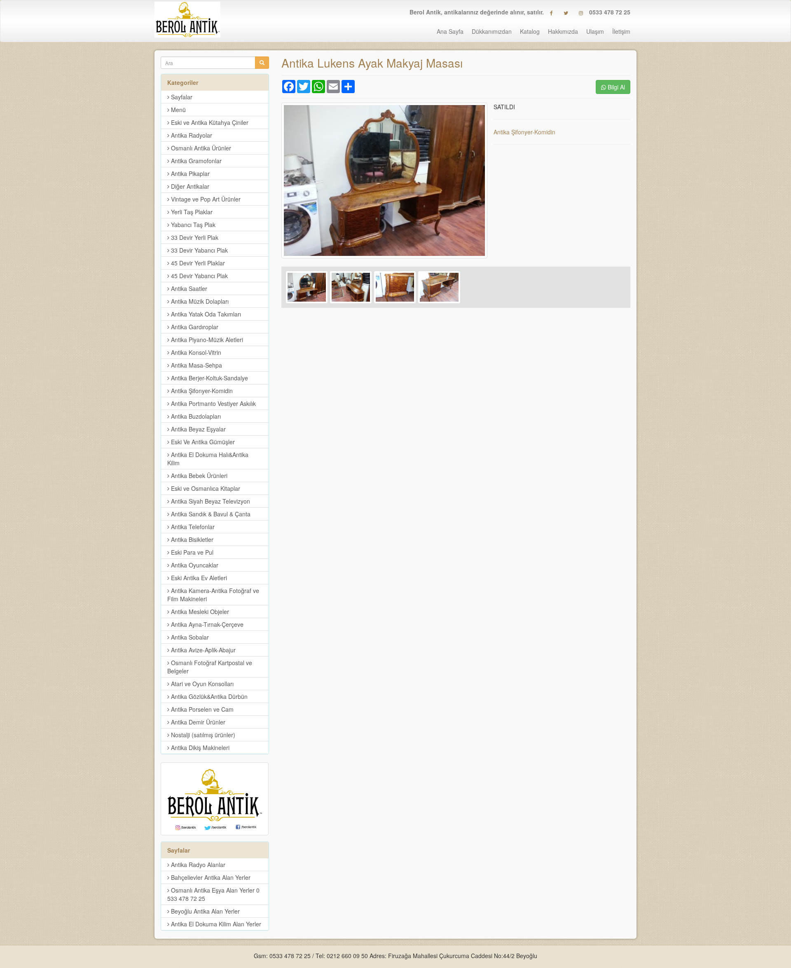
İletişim (621, 31)
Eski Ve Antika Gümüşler (202, 442)
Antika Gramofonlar (195, 161)
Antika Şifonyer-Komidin (524, 132)
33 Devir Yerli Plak (193, 237)
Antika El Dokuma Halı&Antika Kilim (207, 458)
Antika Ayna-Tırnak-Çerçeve (206, 624)
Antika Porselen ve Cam (201, 709)
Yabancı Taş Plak (192, 224)
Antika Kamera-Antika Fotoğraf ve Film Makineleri (213, 594)
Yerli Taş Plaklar (191, 212)
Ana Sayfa (450, 31)
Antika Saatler (188, 288)
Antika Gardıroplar (193, 327)
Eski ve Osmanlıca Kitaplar (204, 488)
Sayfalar (180, 97)
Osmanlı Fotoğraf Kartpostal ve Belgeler (209, 667)
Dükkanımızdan (492, 31)
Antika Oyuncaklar (193, 565)
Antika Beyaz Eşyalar (197, 429)
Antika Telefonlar (192, 527)
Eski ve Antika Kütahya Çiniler (208, 122)
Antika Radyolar (190, 135)
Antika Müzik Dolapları (199, 301)
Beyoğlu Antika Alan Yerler (204, 911)
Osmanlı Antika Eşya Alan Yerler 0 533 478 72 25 (213, 894)
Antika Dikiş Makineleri (199, 747)
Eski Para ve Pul (191, 552)
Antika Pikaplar (189, 173)
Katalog (530, 31)
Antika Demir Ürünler (197, 722)
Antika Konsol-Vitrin (195, 352)
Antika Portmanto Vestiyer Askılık (212, 403)
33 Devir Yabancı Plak (198, 250)
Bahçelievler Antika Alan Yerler (209, 877)
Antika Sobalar (189, 637)
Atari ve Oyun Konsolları (201, 684)
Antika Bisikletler (191, 539)
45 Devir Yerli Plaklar (197, 263)
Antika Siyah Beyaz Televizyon (209, 501)
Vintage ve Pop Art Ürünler (205, 199)
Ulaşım (595, 31)
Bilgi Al (615, 87)
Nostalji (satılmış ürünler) (202, 735)
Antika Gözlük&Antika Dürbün (208, 696)
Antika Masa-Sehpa (195, 365)
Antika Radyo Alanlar (197, 864)
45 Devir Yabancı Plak (198, 276)
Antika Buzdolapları (195, 416)
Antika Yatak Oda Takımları (205, 314)
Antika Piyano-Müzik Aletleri (206, 339)
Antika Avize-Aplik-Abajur (202, 650)
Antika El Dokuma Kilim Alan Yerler (215, 924)
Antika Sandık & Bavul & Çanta (209, 514)
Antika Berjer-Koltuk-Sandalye (208, 378)
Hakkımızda (563, 31)
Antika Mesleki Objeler (199, 611)
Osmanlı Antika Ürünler (200, 148)
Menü (177, 109)
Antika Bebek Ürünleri (198, 475)
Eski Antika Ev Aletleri (198, 578)
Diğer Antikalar (189, 186)
